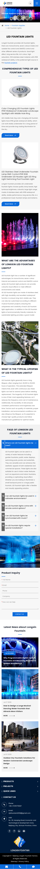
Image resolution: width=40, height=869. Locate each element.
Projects (8, 786)
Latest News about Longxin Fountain (20, 629)
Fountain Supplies (18, 25)
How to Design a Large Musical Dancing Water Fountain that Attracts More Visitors (17, 708)
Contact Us (9, 797)
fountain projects (10, 63)
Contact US (19, 614)
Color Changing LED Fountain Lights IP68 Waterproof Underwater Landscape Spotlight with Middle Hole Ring (20, 111)
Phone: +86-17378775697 (15, 804)
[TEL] (20, 866)
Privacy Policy (24, 861)
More (5, 715)
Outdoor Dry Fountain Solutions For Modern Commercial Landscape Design (19, 761)
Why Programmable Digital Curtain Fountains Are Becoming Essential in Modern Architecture (19, 661)
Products (8, 781)
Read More (9, 135)
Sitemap (14, 861)
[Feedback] (33, 866)
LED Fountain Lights (14, 28)
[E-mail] (6, 866)
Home (7, 25)
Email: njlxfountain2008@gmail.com (20, 811)
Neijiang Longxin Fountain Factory (24, 856)
